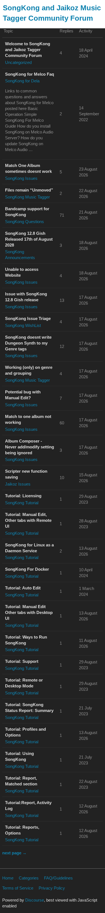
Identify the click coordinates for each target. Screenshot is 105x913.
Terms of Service (17, 888)
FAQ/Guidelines (58, 878)
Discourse (34, 900)
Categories (29, 878)
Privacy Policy (52, 888)
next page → (14, 852)
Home (7, 878)
